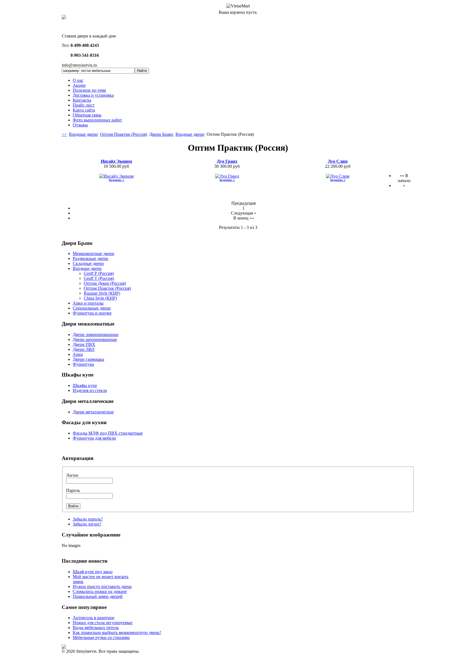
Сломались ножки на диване (100, 591)
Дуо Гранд (227, 161)
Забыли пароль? (88, 519)
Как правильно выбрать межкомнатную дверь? (117, 632)
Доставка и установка (93, 95)
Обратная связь (87, 115)
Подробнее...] (116, 180)
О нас (78, 80)
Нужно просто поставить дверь (102, 586)
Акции (79, 85)
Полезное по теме (89, 90)
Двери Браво (161, 134)
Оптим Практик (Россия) (123, 134)
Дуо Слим (338, 161)
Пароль (73, 490)
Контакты (82, 100)
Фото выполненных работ (97, 120)
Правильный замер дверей (98, 596)
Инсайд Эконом (116, 161)
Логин (72, 475)
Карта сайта (84, 110)
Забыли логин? (87, 524)
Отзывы (80, 125)
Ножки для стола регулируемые (102, 622)
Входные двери (83, 134)
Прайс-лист (83, 105)
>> (64, 134)
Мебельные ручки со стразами (101, 637)
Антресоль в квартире (93, 617)
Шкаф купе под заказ (92, 571)
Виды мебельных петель (96, 627)
